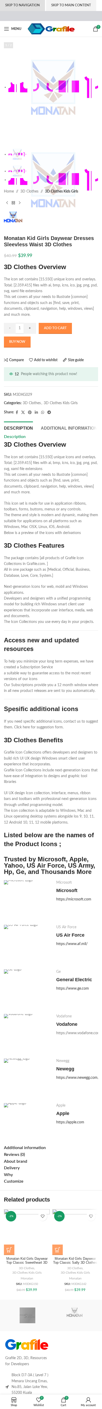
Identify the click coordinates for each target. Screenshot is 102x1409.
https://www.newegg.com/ (77, 1078)
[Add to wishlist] (42, 1216)
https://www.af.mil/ (72, 944)
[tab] (18, 427)
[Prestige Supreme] (27, 1315)
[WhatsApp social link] (42, 412)
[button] (9, 1250)
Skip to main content (71, 5)
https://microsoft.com (73, 899)
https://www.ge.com (72, 988)
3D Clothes (29, 191)
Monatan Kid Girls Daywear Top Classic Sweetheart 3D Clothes (27, 1262)
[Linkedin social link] (36, 412)
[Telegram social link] (49, 412)
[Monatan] (74, 1315)
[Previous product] (7, 203)
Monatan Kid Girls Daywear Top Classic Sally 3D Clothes (75, 1260)
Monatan (27, 1278)
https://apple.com (70, 1122)
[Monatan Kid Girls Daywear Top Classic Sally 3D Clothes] (75, 1232)
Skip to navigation (22, 5)
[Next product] (19, 203)
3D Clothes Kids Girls (61, 191)
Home (9, 191)
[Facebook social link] (17, 412)
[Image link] (26, 1344)
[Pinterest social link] (29, 412)
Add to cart (55, 328)
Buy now (17, 342)
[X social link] (23, 412)
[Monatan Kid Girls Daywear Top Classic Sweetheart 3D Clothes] (27, 1232)
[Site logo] (51, 29)
